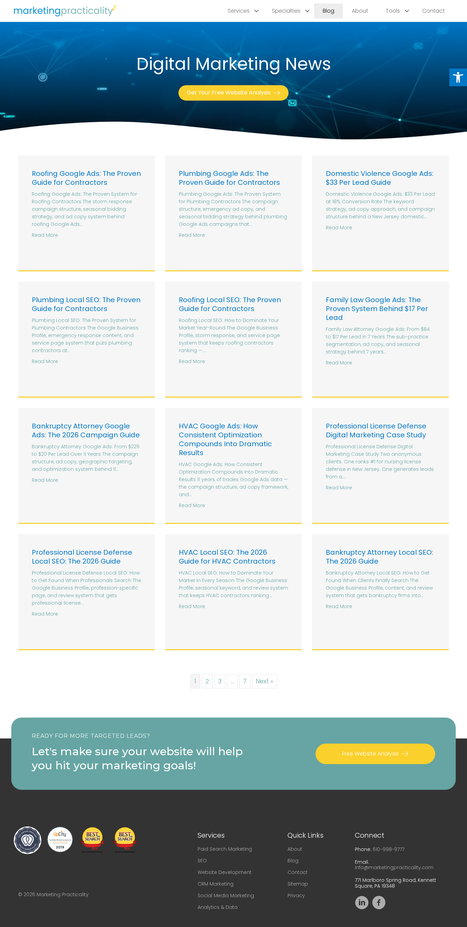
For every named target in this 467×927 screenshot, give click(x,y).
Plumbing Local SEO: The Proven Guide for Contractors (86, 304)
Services (239, 11)
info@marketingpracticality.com (394, 867)
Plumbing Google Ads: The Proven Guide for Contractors (229, 178)
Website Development (225, 872)
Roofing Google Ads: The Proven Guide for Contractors (86, 178)
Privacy (296, 895)
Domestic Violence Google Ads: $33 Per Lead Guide (379, 178)
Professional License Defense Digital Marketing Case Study (376, 430)
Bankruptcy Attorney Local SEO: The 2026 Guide (379, 557)
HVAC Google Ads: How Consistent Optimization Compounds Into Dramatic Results (225, 439)
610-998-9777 (388, 849)
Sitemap (298, 883)
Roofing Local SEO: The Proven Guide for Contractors (230, 304)
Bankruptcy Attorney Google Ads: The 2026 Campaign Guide (86, 430)
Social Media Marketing (226, 895)
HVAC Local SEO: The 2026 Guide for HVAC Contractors (227, 557)
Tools (393, 11)
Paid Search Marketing (225, 849)
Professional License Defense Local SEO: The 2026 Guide (82, 557)
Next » (264, 681)
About (360, 11)
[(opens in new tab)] (27, 839)
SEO (202, 860)
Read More (45, 235)
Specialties (286, 11)
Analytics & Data (218, 907)
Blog (328, 11)
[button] (458, 77)
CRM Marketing (216, 883)
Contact (433, 11)
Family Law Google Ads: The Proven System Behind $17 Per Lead (377, 308)
